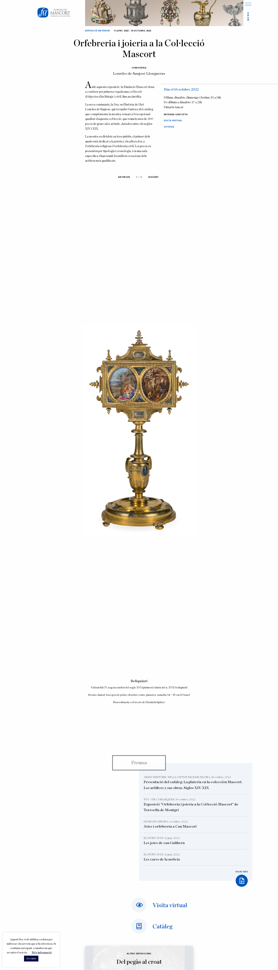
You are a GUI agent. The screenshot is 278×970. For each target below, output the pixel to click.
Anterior (124, 177)
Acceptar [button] (31, 958)
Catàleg (169, 126)
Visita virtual (173, 120)
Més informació (42, 952)
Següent (153, 177)
